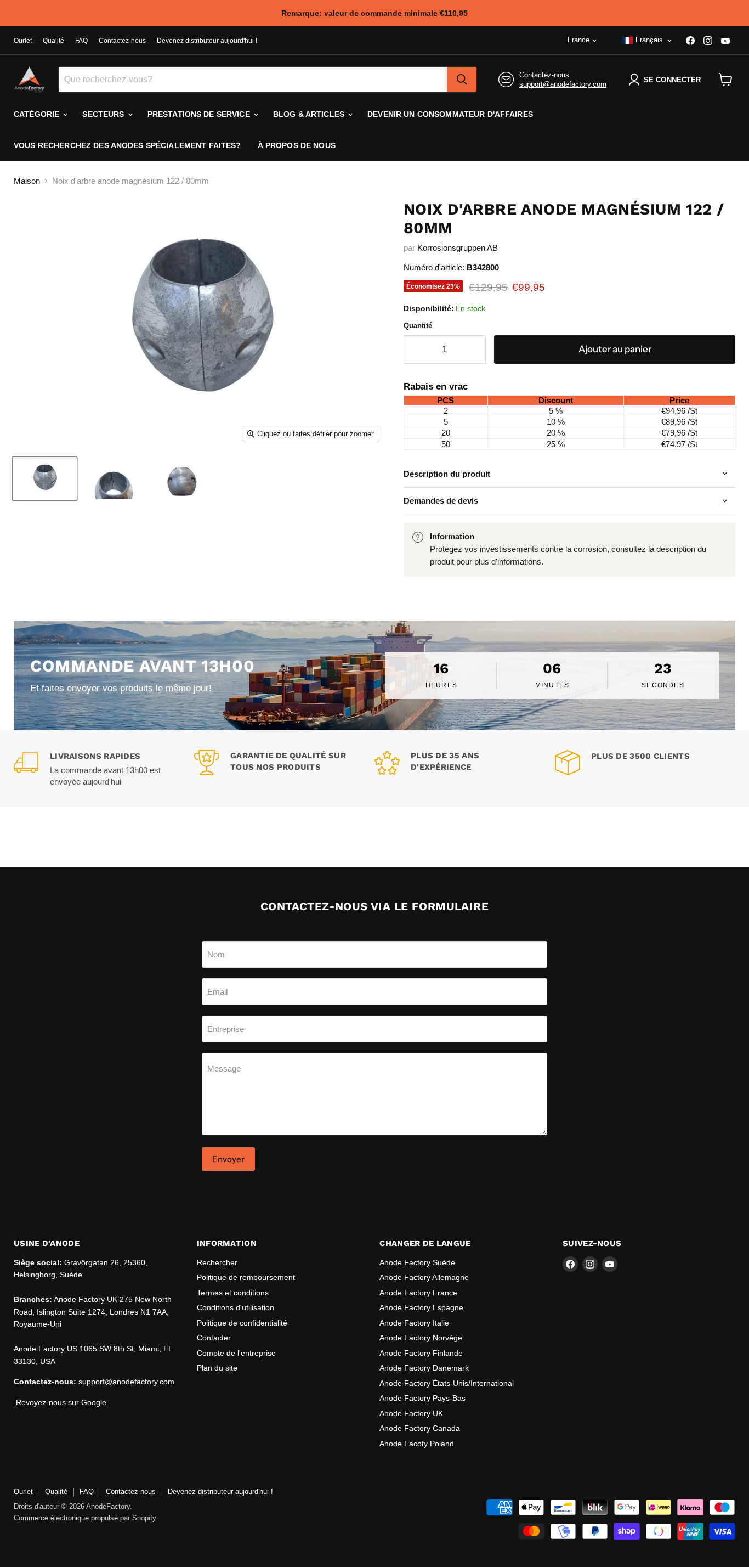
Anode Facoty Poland (416, 1443)
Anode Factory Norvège (420, 1337)
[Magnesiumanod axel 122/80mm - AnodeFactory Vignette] (45, 478)
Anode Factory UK (411, 1413)
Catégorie (37, 114)
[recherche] (461, 79)
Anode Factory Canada (419, 1428)
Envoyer (228, 1159)
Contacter (214, 1337)
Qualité (53, 40)
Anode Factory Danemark (424, 1367)
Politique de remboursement (246, 1277)
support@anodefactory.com (562, 84)
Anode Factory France (418, 1292)
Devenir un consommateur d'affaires (450, 114)
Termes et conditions (233, 1292)
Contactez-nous (122, 40)
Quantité (418, 326)
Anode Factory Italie (414, 1322)
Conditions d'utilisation (235, 1307)
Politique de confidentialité (242, 1322)
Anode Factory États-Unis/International (446, 1383)
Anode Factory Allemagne (424, 1277)
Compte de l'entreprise (236, 1353)
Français (649, 40)
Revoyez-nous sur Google (60, 1402)
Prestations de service (199, 114)
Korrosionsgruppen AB (457, 247)
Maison (27, 180)
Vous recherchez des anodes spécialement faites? (127, 145)
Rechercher (217, 1262)
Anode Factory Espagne (421, 1307)
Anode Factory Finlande (421, 1353)
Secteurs (104, 114)
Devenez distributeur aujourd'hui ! (207, 40)
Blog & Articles (310, 114)
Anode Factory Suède (417, 1262)
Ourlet (23, 40)
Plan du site (217, 1367)
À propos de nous (297, 145)
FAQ (81, 40)
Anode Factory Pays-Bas (422, 1398)
